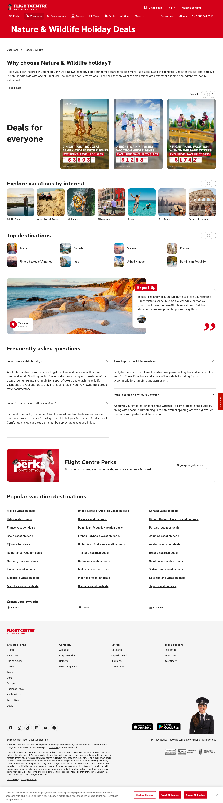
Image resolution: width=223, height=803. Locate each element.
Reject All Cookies (170, 795)
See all (194, 94)
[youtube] (45, 727)
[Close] (217, 795)
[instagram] (19, 727)
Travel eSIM (118, 666)
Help (170, 7)
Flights (17, 16)
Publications (14, 694)
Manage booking (191, 7)
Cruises (79, 16)
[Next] (212, 94)
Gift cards (117, 649)
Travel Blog (13, 700)
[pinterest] (54, 727)
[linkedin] (36, 727)
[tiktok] (28, 727)
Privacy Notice (159, 739)
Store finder (170, 661)
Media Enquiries (68, 666)
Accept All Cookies (195, 795)
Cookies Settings (144, 795)
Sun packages (58, 16)
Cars (126, 16)
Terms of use (209, 739)
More (138, 16)
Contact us (170, 655)
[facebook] (10, 727)
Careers (63, 661)
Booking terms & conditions (184, 739)
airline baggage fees (55, 769)
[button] (220, 401)
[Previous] (204, 94)
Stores (183, 16)
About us (64, 649)
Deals (112, 16)
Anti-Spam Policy (29, 779)
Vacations (36, 16)
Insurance (117, 661)
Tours (96, 16)
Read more (15, 88)
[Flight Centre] (21, 631)
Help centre (170, 649)
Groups (11, 683)
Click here (54, 747)
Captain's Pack (120, 655)
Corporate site (67, 655)
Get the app (155, 7)
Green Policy (13, 779)
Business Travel (15, 689)
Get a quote (167, 16)
